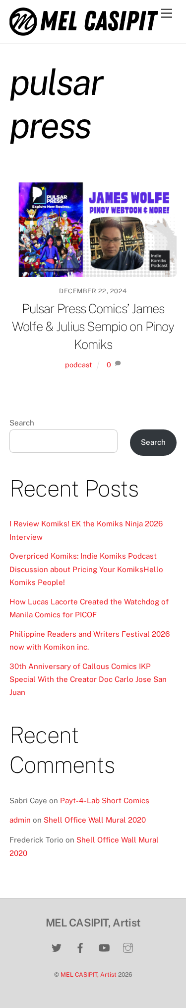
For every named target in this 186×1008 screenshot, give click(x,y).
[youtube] (104, 946)
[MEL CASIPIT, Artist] (83, 31)
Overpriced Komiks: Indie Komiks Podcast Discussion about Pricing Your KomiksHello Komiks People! (86, 569)
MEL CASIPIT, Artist (89, 974)
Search (21, 423)
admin (20, 820)
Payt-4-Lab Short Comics (104, 800)
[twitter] (56, 946)
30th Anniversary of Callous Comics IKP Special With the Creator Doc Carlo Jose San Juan (88, 679)
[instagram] (128, 946)
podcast (78, 364)
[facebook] (80, 946)
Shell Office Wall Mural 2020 (95, 820)
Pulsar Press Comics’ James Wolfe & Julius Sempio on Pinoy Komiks (93, 326)
